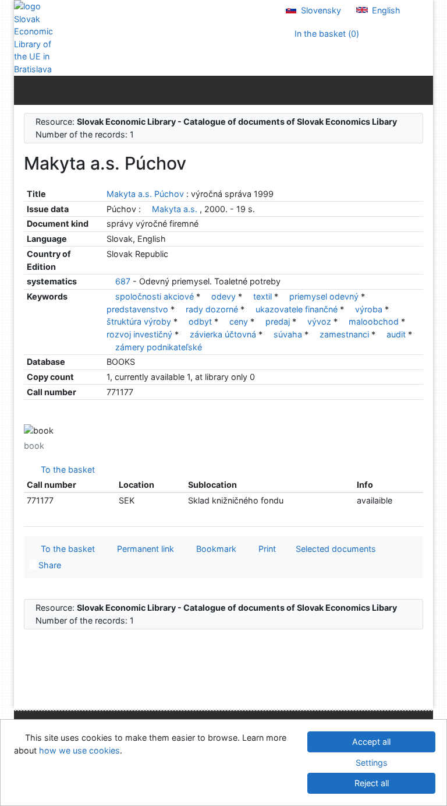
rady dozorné (213, 309)
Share (48, 565)
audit (397, 334)
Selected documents (334, 549)
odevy (224, 296)
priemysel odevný (325, 296)
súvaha (289, 334)
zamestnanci (345, 334)
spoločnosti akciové (155, 296)
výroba (370, 309)
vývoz (320, 321)
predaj (278, 321)
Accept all (371, 742)
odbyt (201, 321)
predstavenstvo (139, 309)
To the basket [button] (65, 549)
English (385, 10)
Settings (372, 763)
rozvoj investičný (141, 334)
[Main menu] (421, 90)
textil (263, 296)
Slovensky (320, 10)
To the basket (65, 469)
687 (122, 281)
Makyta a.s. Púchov (146, 194)
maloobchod (375, 321)
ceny (239, 321)
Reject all (371, 783)
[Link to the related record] (146, 209)
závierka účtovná (224, 334)
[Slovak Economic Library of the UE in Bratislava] (37, 38)
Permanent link (143, 549)
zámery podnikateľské (158, 347)
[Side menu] (25, 90)
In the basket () (325, 33)
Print (265, 549)
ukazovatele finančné (298, 309)
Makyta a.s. (174, 209)
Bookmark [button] (213, 549)
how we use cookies (79, 750)
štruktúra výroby (140, 321)
